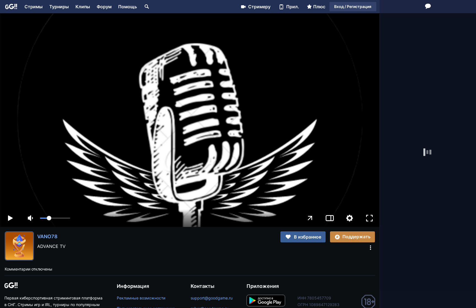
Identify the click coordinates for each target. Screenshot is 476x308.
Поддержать (356, 236)
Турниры (59, 6)
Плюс (319, 6)
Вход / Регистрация (352, 6)
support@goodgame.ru (211, 298)
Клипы (82, 6)
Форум (104, 6)
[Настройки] (349, 218)
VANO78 (47, 236)
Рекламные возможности (141, 298)
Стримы (34, 6)
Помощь (127, 6)
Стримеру (259, 6)
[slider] (55, 218)
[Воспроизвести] (10, 218)
